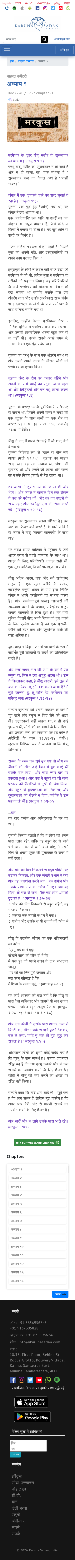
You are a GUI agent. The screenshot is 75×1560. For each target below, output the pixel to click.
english (7, 3)
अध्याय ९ (16, 1238)
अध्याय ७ (16, 1221)
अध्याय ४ (16, 1195)
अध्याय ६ (16, 1212)
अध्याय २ (16, 1178)
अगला (58, 1294)
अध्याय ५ (16, 1203)
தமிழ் (57, 3)
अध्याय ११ (17, 1255)
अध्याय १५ (17, 1272)
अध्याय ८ (16, 1229)
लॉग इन (64, 50)
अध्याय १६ (17, 1281)
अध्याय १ (16, 1169)
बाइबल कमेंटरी (26, 61)
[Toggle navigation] (7, 50)
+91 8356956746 (32, 1322)
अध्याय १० (17, 1246)
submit (15, 1454)
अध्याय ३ (16, 1186)
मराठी (18, 3)
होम (12, 61)
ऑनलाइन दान (62, 39)
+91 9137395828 (24, 1328)
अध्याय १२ (17, 1263)
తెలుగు (29, 3)
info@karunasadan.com (39, 1342)
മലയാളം (44, 3)
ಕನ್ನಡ (67, 3)
